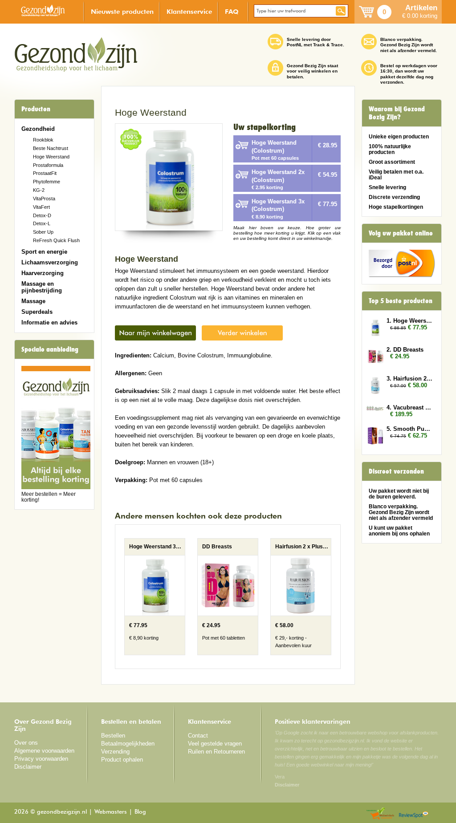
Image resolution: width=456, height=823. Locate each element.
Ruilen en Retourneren (216, 751)
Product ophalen (122, 759)
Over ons (26, 742)
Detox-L (41, 223)
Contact (198, 735)
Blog (140, 812)
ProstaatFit (45, 173)
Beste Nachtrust (50, 148)
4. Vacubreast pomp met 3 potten (410, 407)
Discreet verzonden (396, 471)
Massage (33, 301)
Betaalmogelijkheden (128, 743)
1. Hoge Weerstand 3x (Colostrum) (410, 320)
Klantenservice (189, 11)
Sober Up (43, 232)
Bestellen (113, 735)
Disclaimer (27, 766)
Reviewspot (413, 814)
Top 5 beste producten (400, 301)
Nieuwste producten (122, 11)
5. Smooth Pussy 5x (410, 429)
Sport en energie (44, 251)
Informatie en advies (49, 322)
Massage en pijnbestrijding (41, 287)
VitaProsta (44, 198)
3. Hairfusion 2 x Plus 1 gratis (410, 378)
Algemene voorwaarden (44, 750)
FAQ (232, 11)
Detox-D (42, 215)
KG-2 (39, 190)
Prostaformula (48, 165)
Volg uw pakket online (401, 233)
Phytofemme (46, 181)
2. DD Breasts (405, 349)
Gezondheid (38, 129)
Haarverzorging (42, 273)
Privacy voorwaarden (41, 758)
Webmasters (110, 812)
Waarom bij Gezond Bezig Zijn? (397, 113)
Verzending (115, 751)
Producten (35, 109)
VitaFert (41, 207)
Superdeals (37, 311)
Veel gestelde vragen (215, 743)
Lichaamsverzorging (49, 262)
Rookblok (43, 139)
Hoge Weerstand (51, 156)
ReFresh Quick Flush (56, 240)
